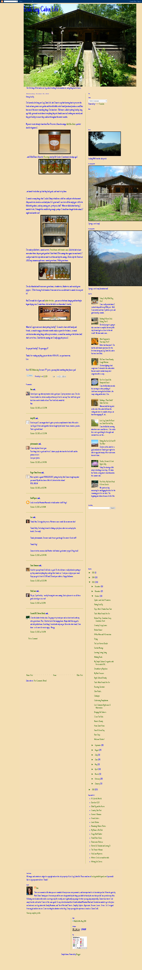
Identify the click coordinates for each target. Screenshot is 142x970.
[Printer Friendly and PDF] (30, 376)
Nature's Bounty (98, 721)
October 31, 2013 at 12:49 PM (38, 555)
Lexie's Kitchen (95, 822)
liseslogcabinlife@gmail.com (98, 876)
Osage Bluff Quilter (96, 834)
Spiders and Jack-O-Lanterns (102, 600)
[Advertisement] (54, 657)
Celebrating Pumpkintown (101, 700)
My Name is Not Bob (97, 830)
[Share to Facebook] (63, 376)
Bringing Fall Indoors (100, 712)
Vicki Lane (33, 591)
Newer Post (29, 675)
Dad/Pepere (33, 498)
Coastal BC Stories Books (37, 613)
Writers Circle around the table (100, 858)
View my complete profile (33, 913)
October (97, 596)
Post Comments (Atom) (40, 681)
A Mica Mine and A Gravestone (102, 634)
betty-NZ (32, 418)
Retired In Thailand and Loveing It (100, 846)
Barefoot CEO (95, 803)
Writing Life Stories (96, 862)
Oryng (96, 639)
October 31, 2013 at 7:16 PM (38, 632)
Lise (41, 377)
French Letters (95, 818)
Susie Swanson (34, 565)
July (96, 755)
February (97, 779)
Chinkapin (96, 696)
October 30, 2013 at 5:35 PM (38, 434)
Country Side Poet (96, 810)
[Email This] (58, 376)
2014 (93, 578)
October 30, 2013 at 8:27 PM (38, 488)
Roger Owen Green (35, 473)
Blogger (78, 954)
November (98, 591)
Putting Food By (98, 605)
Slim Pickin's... (98, 691)
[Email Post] (53, 377)
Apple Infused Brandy (100, 678)
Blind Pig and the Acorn (97, 806)
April (96, 769)
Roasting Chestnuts (99, 687)
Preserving (46, 157)
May (96, 764)
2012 (93, 790)
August (97, 750)
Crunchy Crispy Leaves (100, 625)
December (98, 587)
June (96, 760)
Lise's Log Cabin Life (41, 10)
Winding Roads (98, 657)
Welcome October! (99, 739)
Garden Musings (98, 648)
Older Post (80, 675)
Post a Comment (32, 639)
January (97, 784)
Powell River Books (96, 838)
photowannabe (34, 444)
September (98, 745)
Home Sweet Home (99, 726)
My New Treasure (99, 673)
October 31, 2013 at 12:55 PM (38, 581)
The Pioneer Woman (96, 850)
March (97, 774)
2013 (93, 582)
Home (54, 675)
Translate (101, 104)
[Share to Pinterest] (65, 376)
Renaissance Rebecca (97, 842)
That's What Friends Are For (102, 614)
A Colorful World (96, 799)
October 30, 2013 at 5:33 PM (38, 408)
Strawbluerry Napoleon (100, 669)
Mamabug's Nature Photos (98, 826)
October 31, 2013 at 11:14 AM (38, 507)
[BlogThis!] (60, 376)
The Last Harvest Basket (101, 644)
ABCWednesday (34, 370)
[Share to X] (61, 376)
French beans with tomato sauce (59, 250)
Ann (31, 389)
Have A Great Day (99, 730)
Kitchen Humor (98, 630)
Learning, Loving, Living (100, 652)
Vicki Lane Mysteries (96, 854)
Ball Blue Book (70, 124)
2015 (93, 573)
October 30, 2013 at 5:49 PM (38, 462)
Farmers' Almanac (96, 814)
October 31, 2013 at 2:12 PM (38, 603)
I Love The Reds (98, 717)
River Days (97, 735)
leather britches (49, 301)
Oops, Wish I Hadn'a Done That (103, 609)
